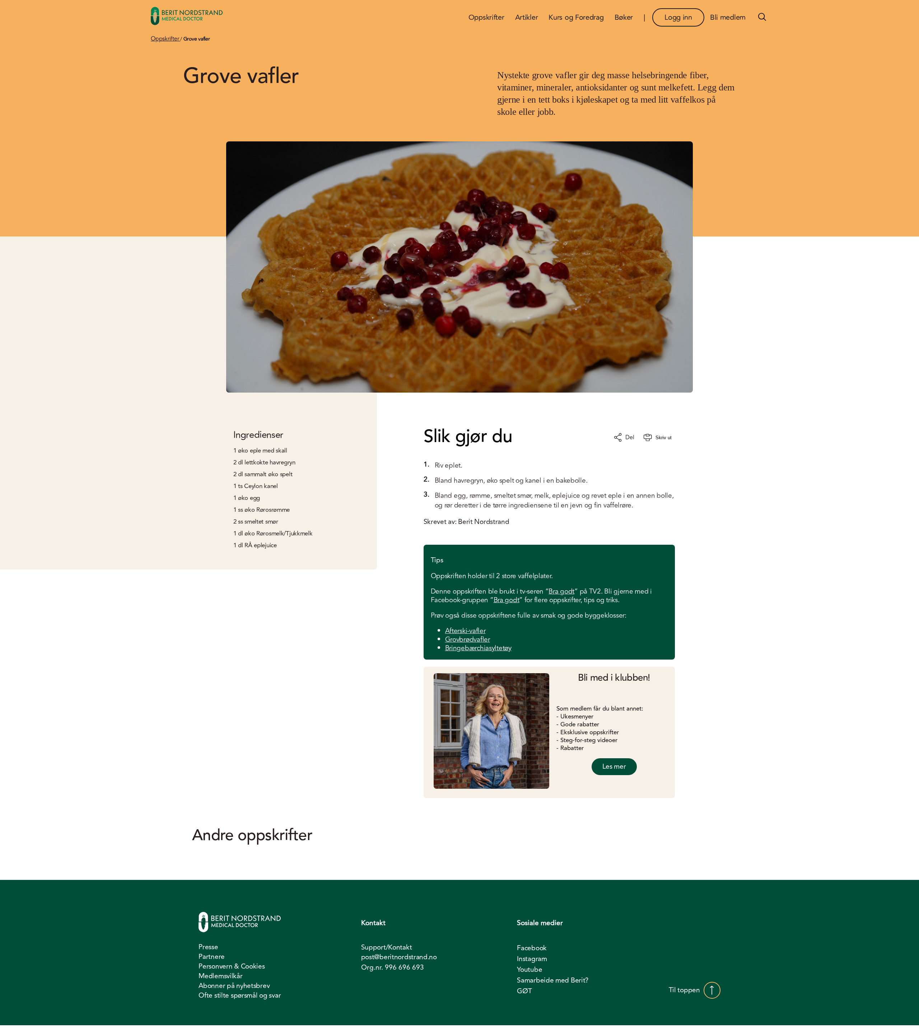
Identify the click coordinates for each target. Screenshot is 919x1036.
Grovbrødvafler (467, 639)
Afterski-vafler (465, 630)
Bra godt (561, 591)
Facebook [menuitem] (532, 948)
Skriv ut (664, 437)
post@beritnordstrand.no (399, 957)
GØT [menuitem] (524, 991)
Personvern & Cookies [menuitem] (232, 966)
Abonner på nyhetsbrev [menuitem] (234, 985)
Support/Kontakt (386, 947)
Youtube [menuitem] (529, 969)
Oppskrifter (165, 38)
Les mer (614, 766)
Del (629, 437)
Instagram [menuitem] (532, 958)
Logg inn (678, 17)
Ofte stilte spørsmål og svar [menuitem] (240, 995)
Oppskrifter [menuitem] (486, 17)
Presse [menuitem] (208, 947)
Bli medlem (728, 17)
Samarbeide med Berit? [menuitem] (552, 980)
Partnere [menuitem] (212, 956)
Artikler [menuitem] (526, 17)
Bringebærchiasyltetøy (478, 648)
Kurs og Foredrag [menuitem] (576, 17)
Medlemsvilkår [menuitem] (220, 976)
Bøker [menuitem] (624, 17)
